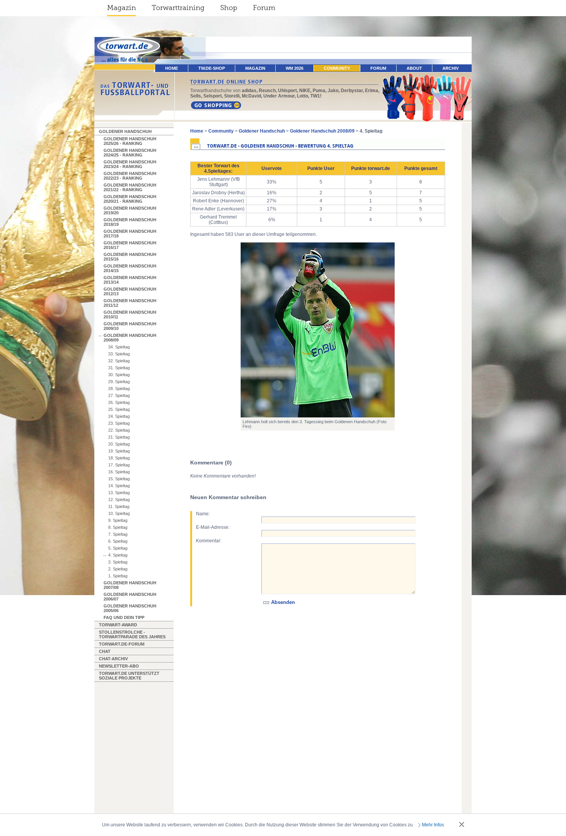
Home (196, 131)
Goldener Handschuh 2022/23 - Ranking (130, 175)
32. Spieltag (119, 360)
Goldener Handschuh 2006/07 (130, 596)
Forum (264, 7)
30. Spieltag (119, 374)
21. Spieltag (119, 437)
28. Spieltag (119, 388)
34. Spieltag (119, 347)
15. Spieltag (119, 478)
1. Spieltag (117, 576)
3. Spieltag (117, 562)
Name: (203, 513)
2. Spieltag (117, 569)
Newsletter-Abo (119, 666)
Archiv (450, 68)
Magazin (121, 7)
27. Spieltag (119, 395)
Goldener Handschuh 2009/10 (130, 326)
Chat (105, 651)
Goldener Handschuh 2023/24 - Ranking (130, 164)
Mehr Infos (433, 825)
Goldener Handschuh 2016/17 (130, 245)
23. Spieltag (119, 423)
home (171, 68)
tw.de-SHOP (211, 68)
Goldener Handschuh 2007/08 (130, 585)
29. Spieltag (119, 381)
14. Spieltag (119, 485)
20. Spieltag (119, 444)
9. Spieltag (117, 520)
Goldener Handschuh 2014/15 (130, 268)
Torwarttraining (178, 7)
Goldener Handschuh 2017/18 (130, 233)
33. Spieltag (119, 354)
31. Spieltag (119, 367)
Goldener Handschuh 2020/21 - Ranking (130, 199)
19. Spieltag (119, 451)
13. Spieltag (119, 492)
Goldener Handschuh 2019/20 (130, 210)
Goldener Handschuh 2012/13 (130, 291)
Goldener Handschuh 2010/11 (130, 314)
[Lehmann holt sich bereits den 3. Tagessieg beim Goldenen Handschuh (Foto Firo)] (318, 329)
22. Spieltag (119, 430)
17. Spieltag (119, 465)
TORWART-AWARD (118, 624)
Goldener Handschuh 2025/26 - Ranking (130, 141)
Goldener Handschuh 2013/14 (130, 279)
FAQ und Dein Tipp (124, 617)
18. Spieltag (119, 458)
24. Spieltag (119, 416)
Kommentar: (208, 540)
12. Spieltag (119, 499)
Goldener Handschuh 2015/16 (130, 256)
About (414, 68)
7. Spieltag (117, 534)
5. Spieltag (117, 548)
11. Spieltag (118, 506)
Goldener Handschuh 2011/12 (130, 303)
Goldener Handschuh (125, 131)
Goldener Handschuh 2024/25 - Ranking (130, 152)
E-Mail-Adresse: (212, 527)
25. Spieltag (119, 409)
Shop (228, 7)
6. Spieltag (117, 541)
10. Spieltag (119, 513)
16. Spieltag (119, 471)
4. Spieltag (117, 555)
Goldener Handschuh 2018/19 (130, 222)
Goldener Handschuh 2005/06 (130, 608)
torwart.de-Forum (121, 644)
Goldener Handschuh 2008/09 (130, 337)
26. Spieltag (119, 402)
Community (337, 68)
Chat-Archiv (113, 658)
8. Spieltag (117, 527)
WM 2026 (294, 68)
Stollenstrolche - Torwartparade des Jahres (132, 634)
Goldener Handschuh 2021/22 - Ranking (130, 187)
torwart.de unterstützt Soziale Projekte (129, 675)
